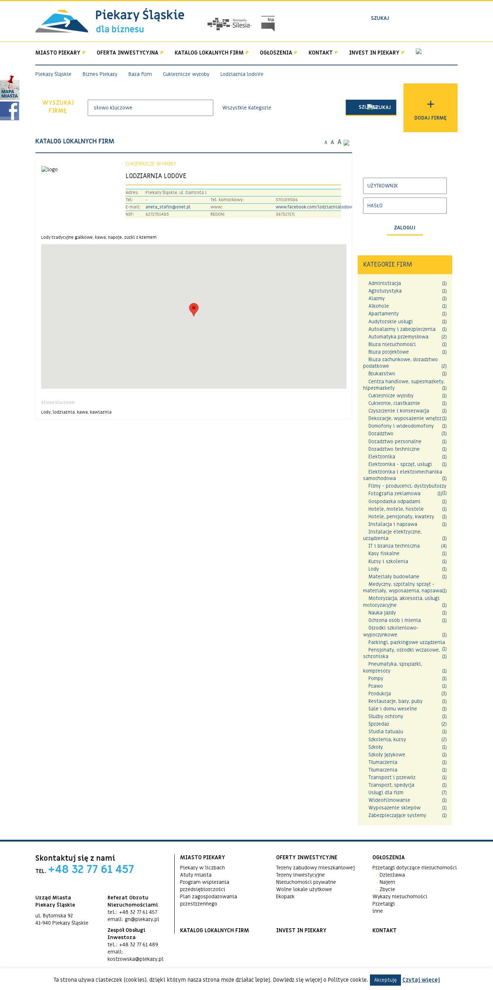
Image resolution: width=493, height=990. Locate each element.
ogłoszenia (388, 857)
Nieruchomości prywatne (306, 882)
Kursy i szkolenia (388, 561)
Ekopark (285, 896)
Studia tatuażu (385, 732)
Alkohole (378, 306)
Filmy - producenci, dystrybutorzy (407, 486)
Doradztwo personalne (395, 441)
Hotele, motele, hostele (396, 509)
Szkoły (375, 747)
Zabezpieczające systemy (397, 815)
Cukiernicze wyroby (391, 396)
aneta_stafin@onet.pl (168, 207)
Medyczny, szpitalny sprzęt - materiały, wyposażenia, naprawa (402, 587)
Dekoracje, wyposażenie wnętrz (404, 418)
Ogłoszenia (276, 52)
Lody (373, 569)
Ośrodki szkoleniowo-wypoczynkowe (391, 631)
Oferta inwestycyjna (127, 52)
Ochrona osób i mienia (394, 620)
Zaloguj (404, 227)
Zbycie (387, 889)
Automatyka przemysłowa (398, 337)
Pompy (375, 678)
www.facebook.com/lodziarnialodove (315, 207)
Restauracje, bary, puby (395, 701)
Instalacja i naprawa (392, 524)
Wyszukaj (58, 107)
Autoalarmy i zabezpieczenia (402, 329)
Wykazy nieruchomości (399, 896)
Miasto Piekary (57, 52)
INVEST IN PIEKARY (374, 52)
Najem (387, 882)
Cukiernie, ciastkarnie (394, 403)
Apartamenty (383, 314)
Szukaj (368, 107)
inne (377, 911)
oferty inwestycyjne (306, 857)
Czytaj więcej (421, 979)
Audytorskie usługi (390, 322)
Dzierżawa (392, 875)
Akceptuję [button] (385, 980)
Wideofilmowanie (389, 800)
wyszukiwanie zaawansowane (406, 30)
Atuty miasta (195, 875)
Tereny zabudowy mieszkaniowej (315, 867)
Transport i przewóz (391, 777)
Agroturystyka (385, 291)
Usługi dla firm (385, 793)
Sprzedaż (378, 724)
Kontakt (321, 52)
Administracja (384, 283)
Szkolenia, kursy (387, 739)
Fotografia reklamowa (394, 493)
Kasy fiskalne (384, 553)
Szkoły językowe (386, 755)
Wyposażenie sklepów (394, 808)
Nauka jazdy (382, 613)
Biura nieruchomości (392, 344)
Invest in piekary (301, 930)
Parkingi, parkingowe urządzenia (406, 642)
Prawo (375, 686)
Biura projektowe (388, 352)
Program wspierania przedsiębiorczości (204, 886)
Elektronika (381, 457)
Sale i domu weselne (392, 709)
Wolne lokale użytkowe (304, 889)
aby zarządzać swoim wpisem (399, 165)
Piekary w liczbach (202, 867)
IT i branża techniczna (394, 546)
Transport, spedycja (391, 785)
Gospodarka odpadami (394, 501)
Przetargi (383, 903)
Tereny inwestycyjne (300, 875)
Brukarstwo (381, 374)
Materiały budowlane (393, 577)
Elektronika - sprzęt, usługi (400, 464)
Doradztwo (380, 434)
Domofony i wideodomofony (401, 426)
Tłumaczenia (382, 762)
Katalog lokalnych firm (209, 52)
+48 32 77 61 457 (91, 869)
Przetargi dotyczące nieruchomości (414, 867)
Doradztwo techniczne (394, 449)
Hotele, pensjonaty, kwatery (401, 517)
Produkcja (379, 694)
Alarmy (376, 298)
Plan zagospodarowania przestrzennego (208, 900)
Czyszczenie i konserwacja (398, 411)
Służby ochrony (385, 716)
